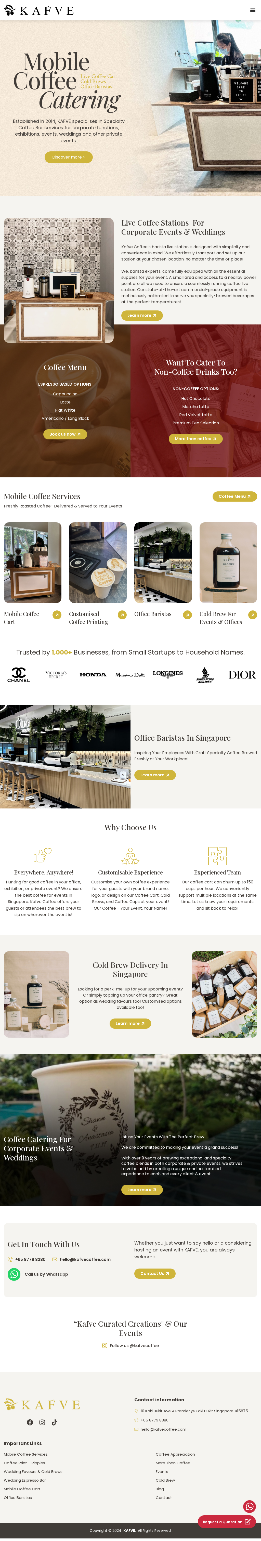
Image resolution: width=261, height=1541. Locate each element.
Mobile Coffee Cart (22, 1489)
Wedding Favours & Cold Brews (33, 1471)
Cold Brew (165, 1480)
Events (162, 1471)
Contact (164, 1497)
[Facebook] (30, 1422)
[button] (253, 10)
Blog (160, 1489)
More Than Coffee (173, 1463)
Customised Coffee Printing (88, 617)
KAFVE (129, 1530)
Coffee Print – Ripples (24, 1463)
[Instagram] (42, 1422)
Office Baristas (153, 614)
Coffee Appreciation (175, 1454)
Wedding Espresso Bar (25, 1480)
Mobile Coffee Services (26, 1454)
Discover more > (68, 157)
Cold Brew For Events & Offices (221, 617)
